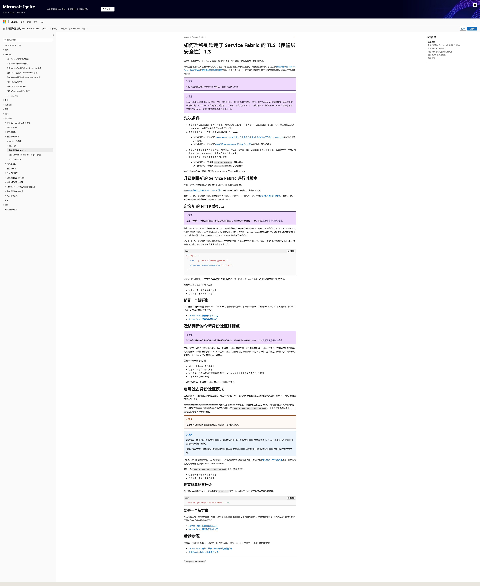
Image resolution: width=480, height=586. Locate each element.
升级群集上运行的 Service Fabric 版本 (205, 190)
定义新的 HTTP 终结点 (272, 460)
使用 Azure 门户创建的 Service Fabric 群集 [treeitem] (24, 68)
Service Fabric (198, 37)
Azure (186, 37)
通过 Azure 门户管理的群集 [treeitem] (18, 59)
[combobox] (28, 40)
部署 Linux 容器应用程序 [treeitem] (16, 86)
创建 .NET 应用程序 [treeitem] (14, 82)
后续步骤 (431, 58)
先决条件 (431, 42)
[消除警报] (475, 5)
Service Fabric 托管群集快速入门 (203, 315)
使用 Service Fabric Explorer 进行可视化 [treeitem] (25, 155)
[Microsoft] (4, 21)
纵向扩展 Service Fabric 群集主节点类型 (233, 144)
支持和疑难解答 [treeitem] (11, 209)
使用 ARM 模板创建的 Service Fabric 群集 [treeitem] (23, 77)
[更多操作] (294, 37)
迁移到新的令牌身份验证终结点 (440, 51)
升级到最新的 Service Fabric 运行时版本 (444, 45)
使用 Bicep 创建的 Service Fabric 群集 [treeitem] (22, 72)
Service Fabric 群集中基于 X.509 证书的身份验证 (210, 548)
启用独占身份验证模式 (212, 70)
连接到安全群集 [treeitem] (15, 159)
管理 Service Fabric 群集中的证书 (203, 552)
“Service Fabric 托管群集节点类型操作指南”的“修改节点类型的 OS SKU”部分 (249, 137)
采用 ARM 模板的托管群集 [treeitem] (17, 63)
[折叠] (53, 35)
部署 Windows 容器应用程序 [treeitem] (18, 91)
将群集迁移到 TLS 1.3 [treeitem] (17, 150)
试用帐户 (472, 28)
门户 (463, 28)
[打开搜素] (474, 22)
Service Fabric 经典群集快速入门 (203, 319)
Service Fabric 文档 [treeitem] (13, 45)
